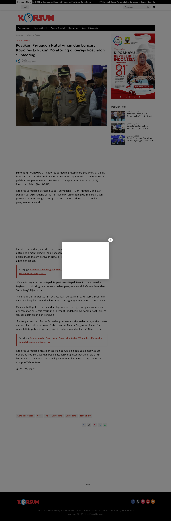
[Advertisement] (85, 260)
